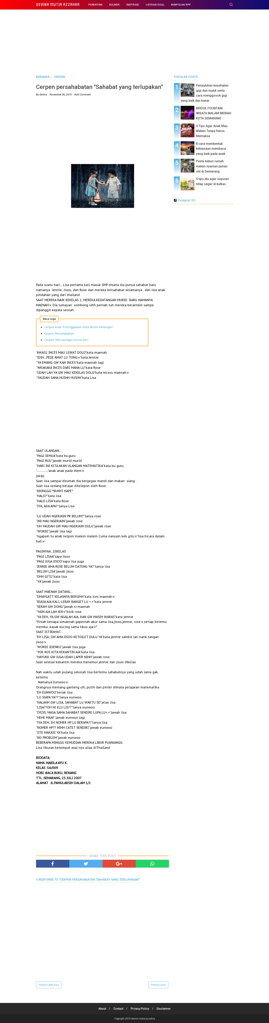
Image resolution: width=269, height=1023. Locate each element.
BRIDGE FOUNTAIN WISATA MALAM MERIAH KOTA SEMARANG (213, 113)
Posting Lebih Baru (49, 984)
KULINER (114, 4)
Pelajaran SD (186, 200)
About (102, 1008)
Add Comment (82, 94)
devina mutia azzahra (58, 4)
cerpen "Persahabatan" (59, 333)
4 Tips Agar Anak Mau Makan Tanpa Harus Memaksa (211, 131)
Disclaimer (164, 1008)
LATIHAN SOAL (155, 4)
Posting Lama (158, 984)
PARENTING (95, 4)
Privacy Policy (140, 1008)
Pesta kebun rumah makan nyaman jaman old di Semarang (211, 166)
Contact (118, 1008)
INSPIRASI (132, 4)
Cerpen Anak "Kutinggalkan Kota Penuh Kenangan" (78, 327)
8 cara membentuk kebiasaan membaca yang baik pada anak (211, 149)
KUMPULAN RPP (181, 4)
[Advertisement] (134, 41)
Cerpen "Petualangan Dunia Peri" (66, 340)
